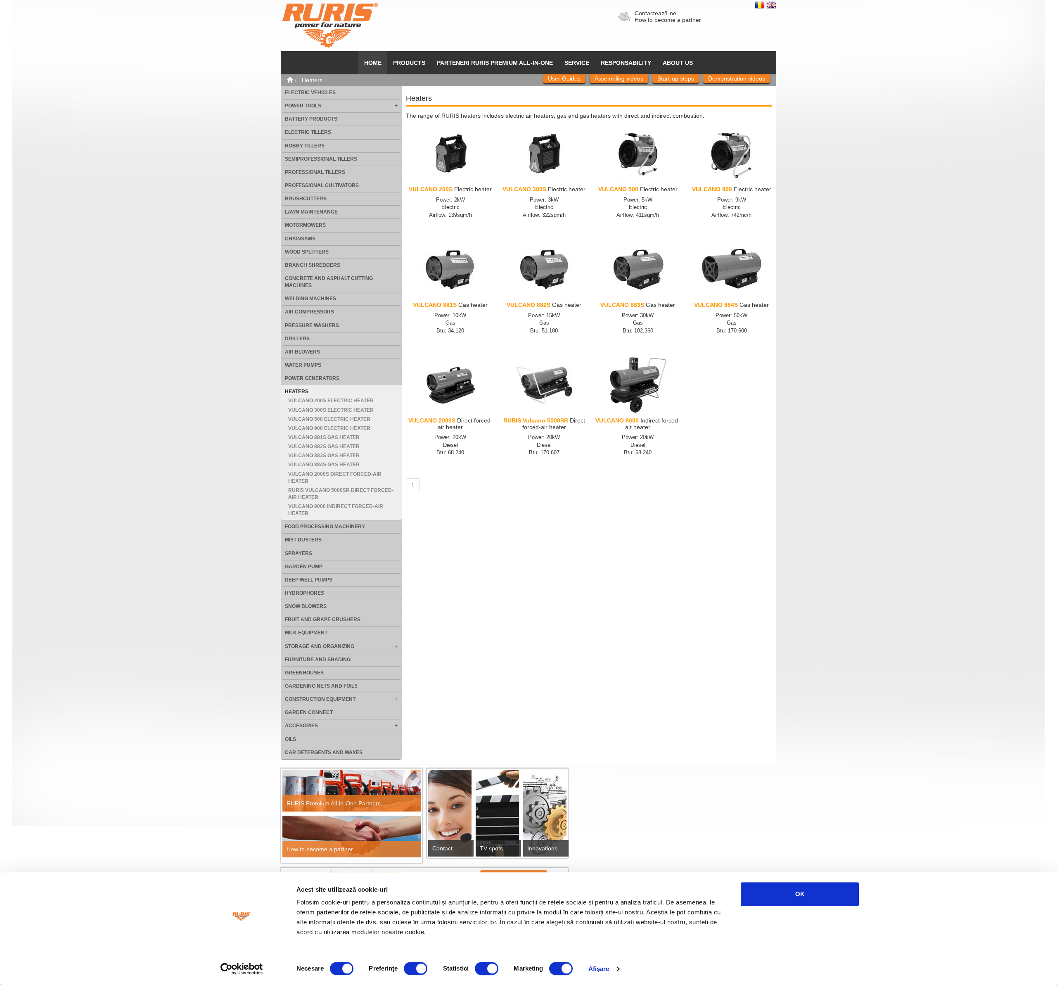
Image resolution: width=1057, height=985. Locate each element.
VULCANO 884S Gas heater (324, 465)
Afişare (598, 968)
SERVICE (576, 62)
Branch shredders (312, 265)
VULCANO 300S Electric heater (331, 410)
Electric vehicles (310, 92)
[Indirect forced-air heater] (637, 384)
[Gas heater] (450, 269)
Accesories (301, 726)
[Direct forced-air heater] (450, 384)
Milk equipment (306, 633)
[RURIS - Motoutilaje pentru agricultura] (330, 25)
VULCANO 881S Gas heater (324, 437)
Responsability (626, 62)
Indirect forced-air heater (637, 423)
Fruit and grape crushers (322, 619)
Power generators (312, 378)
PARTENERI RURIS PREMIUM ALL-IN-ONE (495, 62)
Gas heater (450, 304)
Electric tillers (308, 132)
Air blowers (302, 352)
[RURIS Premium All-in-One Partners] (351, 791)
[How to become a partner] (351, 836)
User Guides (564, 78)
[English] (771, 4)
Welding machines (310, 298)
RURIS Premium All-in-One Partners (334, 803)
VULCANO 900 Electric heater (329, 428)
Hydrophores (304, 593)
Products (409, 62)
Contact (442, 848)
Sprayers (298, 553)
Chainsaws (300, 239)
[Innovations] (544, 816)
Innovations (542, 848)
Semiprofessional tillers (321, 159)
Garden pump (303, 567)
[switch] (415, 968)
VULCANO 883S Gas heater (324, 455)
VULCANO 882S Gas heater (324, 446)
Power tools (303, 106)
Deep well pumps (308, 580)
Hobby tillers (305, 146)
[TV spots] (497, 815)
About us (678, 62)
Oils (290, 739)
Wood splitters (307, 252)
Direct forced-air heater (450, 423)
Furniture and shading (318, 659)
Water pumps (303, 365)
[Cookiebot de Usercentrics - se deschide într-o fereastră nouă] (242, 969)
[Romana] (760, 4)
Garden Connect (309, 712)
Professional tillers (315, 172)
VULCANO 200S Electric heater (331, 400)
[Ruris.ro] (290, 80)
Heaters (296, 391)
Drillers (297, 339)
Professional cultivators (322, 185)
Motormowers (305, 225)
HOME (373, 62)
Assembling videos (619, 78)
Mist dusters (303, 540)
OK (800, 893)
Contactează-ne (655, 13)
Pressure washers (312, 325)
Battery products (311, 119)
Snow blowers (306, 606)
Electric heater (450, 189)
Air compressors (309, 312)
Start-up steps (675, 78)
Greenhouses (304, 673)
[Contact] (450, 815)
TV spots (491, 848)
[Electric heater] (450, 153)
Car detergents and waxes (324, 752)
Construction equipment (320, 699)
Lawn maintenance (311, 212)
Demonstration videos (736, 78)
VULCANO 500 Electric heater (329, 419)
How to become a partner (668, 20)
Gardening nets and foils (321, 686)
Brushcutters (306, 199)
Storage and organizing (319, 646)
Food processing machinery (325, 526)
